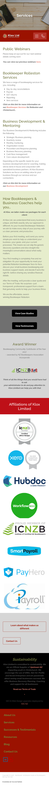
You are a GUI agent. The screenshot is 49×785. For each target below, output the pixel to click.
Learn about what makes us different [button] (25, 627)
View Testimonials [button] (24, 325)
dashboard (18, 775)
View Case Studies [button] (24, 313)
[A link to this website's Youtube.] (10, 759)
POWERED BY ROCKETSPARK (12, 782)
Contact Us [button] (11, 640)
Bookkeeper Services (16, 107)
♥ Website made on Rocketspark (34, 775)
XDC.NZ (24, 703)
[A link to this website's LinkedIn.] (5, 759)
